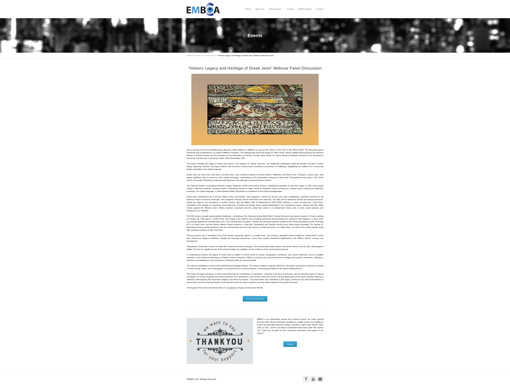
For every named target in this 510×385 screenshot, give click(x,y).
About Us (260, 9)
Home (248, 9)
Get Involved (275, 9)
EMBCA (190, 56)
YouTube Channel (209, 56)
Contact (319, 9)
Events (290, 9)
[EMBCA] (203, 9)
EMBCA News (305, 9)
